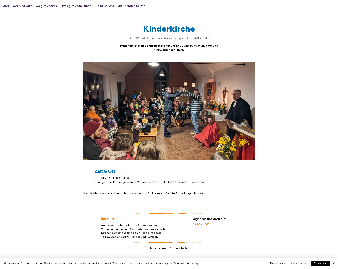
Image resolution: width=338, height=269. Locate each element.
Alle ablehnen (298, 263)
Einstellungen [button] (277, 263)
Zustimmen (320, 263)
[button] (47, 6)
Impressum (158, 248)
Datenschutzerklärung (185, 263)
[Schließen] (334, 263)
